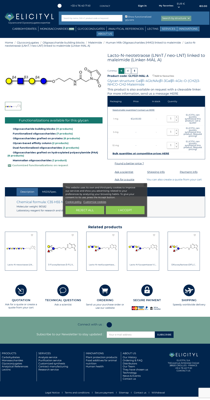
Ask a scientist (124, 172)
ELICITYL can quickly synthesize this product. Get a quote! (193, 119)
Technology (130, 372)
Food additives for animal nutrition (101, 362)
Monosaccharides (12, 360)
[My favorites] (155, 5)
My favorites (166, 5)
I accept (125, 210)
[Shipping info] (143, 172)
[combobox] (86, 18)
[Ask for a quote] (110, 179)
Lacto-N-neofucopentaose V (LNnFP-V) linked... (102, 265)
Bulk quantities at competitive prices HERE (141, 153)
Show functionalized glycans (138, 18)
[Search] (119, 18)
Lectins (6, 369)
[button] (7, 251)
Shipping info (156, 172)
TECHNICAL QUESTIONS (63, 300)
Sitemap (124, 392)
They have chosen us (135, 369)
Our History (130, 357)
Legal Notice (52, 392)
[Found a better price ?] (110, 163)
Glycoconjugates (12, 363)
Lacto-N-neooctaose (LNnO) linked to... (21, 265)
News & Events (132, 375)
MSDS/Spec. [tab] (49, 191)
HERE (174, 93)
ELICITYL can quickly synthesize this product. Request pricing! (193, 132)
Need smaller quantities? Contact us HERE (134, 110)
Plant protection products (101, 357)
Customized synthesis (51, 363)
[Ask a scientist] (110, 172)
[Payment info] (175, 172)
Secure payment (104, 392)
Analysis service (47, 357)
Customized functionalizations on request (38, 165)
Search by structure (176, 18)
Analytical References (15, 366)
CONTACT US (183, 370)
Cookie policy (73, 201)
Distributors (130, 363)
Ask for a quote (124, 179)
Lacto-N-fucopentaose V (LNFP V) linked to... (143, 265)
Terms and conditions (77, 392)
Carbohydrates (11, 357)
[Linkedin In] (60, 6)
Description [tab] (27, 191)
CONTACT (105, 6)
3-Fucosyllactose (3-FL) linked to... (61, 265)
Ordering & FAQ (132, 360)
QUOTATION (21, 300)
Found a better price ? (129, 163)
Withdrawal (158, 392)
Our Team (129, 366)
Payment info (189, 172)
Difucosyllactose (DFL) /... (183, 265)
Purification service (50, 360)
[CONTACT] (96, 6)
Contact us (129, 378)
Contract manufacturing (53, 366)
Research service (48, 369)
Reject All (85, 210)
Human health (95, 366)
